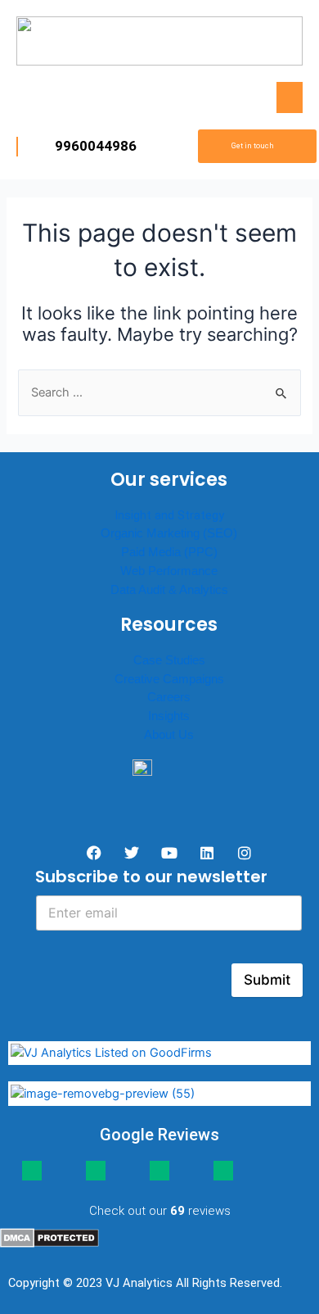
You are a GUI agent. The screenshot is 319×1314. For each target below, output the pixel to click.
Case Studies (169, 660)
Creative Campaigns (169, 679)
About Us (169, 734)
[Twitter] (131, 853)
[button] (289, 97)
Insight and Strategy (169, 515)
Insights (169, 716)
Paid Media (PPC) (169, 552)
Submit (267, 980)
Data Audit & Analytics (169, 589)
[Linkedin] (207, 853)
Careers (169, 697)
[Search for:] (159, 392)
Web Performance (169, 571)
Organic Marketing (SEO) (169, 533)
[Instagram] (244, 853)
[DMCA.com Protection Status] (49, 1237)
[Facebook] (94, 853)
